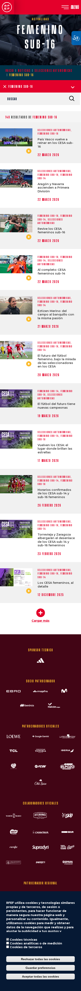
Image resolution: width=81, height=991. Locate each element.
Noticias (24, 70)
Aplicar (72, 98)
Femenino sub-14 (48, 391)
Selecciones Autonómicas (53, 70)
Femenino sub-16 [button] (20, 86)
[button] (40, 613)
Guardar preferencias (40, 967)
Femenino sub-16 (48, 133)
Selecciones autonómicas (54, 130)
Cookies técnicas (23, 940)
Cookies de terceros (26, 947)
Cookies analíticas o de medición (36, 943)
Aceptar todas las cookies (40, 976)
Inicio (9, 70)
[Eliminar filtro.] (4, 86)
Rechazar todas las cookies (40, 959)
